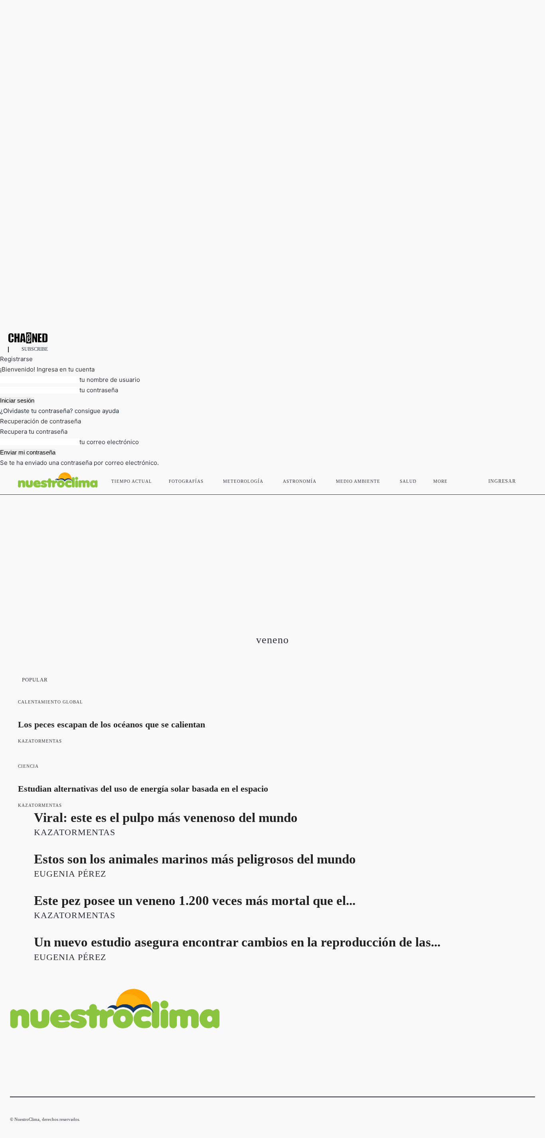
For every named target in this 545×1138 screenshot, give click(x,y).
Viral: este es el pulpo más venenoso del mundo (166, 817)
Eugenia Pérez (70, 874)
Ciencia (28, 766)
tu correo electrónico (109, 442)
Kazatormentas (40, 741)
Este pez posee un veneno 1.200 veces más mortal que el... (194, 900)
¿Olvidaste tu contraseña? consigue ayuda (59, 411)
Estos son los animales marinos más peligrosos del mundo (195, 859)
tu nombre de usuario (109, 379)
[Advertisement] (272, 554)
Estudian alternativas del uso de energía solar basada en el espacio (143, 789)
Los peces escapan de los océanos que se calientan (111, 724)
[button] (525, 479)
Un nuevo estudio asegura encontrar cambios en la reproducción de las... (237, 942)
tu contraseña (98, 390)
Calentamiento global (50, 701)
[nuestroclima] (272, 338)
